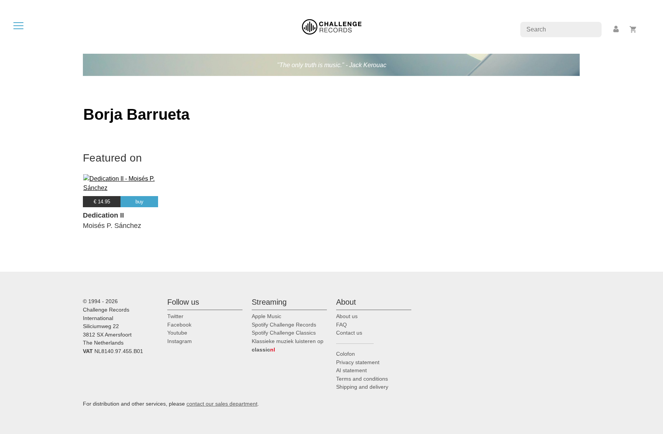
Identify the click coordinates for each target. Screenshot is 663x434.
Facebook (179, 325)
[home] (331, 26)
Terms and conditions (362, 379)
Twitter (175, 316)
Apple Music (266, 316)
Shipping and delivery (362, 387)
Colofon (345, 354)
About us (347, 316)
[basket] (633, 29)
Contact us (349, 333)
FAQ (341, 325)
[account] (616, 29)
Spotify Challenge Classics (284, 333)
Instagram (179, 341)
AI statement (351, 370)
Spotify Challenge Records (284, 325)
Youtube (177, 333)
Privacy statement (357, 362)
